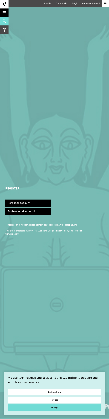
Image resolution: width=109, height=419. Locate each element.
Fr (105, 3)
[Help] (4, 29)
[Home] (4, 4)
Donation (47, 3)
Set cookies (54, 392)
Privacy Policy (62, 231)
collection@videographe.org (63, 225)
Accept (54, 408)
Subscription (62, 3)
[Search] (4, 21)
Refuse (54, 400)
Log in (75, 3)
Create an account (91, 3)
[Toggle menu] (4, 12)
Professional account (21, 211)
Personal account (19, 203)
